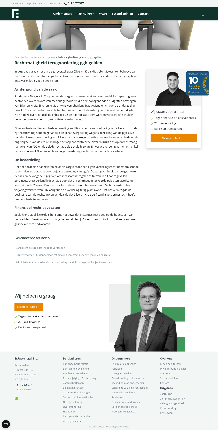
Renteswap (118, 397)
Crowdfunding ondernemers (128, 378)
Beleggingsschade (73, 387)
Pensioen (117, 368)
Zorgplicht (166, 393)
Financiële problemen (124, 392)
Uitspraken (31, 3)
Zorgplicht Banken (73, 383)
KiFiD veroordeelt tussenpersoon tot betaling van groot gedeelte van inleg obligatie (63, 255)
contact (103, 219)
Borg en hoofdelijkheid (76, 368)
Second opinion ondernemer (128, 383)
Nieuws (43, 3)
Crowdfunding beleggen (77, 392)
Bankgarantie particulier (77, 416)
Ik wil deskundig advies (173, 368)
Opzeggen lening (72, 402)
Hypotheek (69, 411)
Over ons (18, 3)
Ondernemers (62, 13)
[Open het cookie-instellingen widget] (6, 424)
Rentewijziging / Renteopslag (79, 378)
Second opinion (122, 13)
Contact (143, 13)
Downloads (55, 3)
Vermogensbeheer (73, 421)
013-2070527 (75, 3)
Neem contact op (173, 138)
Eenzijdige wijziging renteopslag (130, 387)
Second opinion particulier (78, 397)
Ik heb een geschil (170, 363)
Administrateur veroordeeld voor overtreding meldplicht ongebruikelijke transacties (64, 262)
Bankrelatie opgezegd (124, 363)
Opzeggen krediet (122, 373)
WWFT (103, 13)
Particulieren (85, 13)
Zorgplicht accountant (172, 398)
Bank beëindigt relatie (75, 363)
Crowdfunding (168, 408)
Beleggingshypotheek (172, 403)
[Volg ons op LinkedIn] (16, 397)
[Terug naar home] (15, 13)
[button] (202, 13)
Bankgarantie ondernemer (127, 402)
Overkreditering (72, 406)
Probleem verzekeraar (124, 411)
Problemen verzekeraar (76, 373)
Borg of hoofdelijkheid (124, 406)
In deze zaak (22, 71)
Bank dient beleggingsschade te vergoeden (40, 247)
